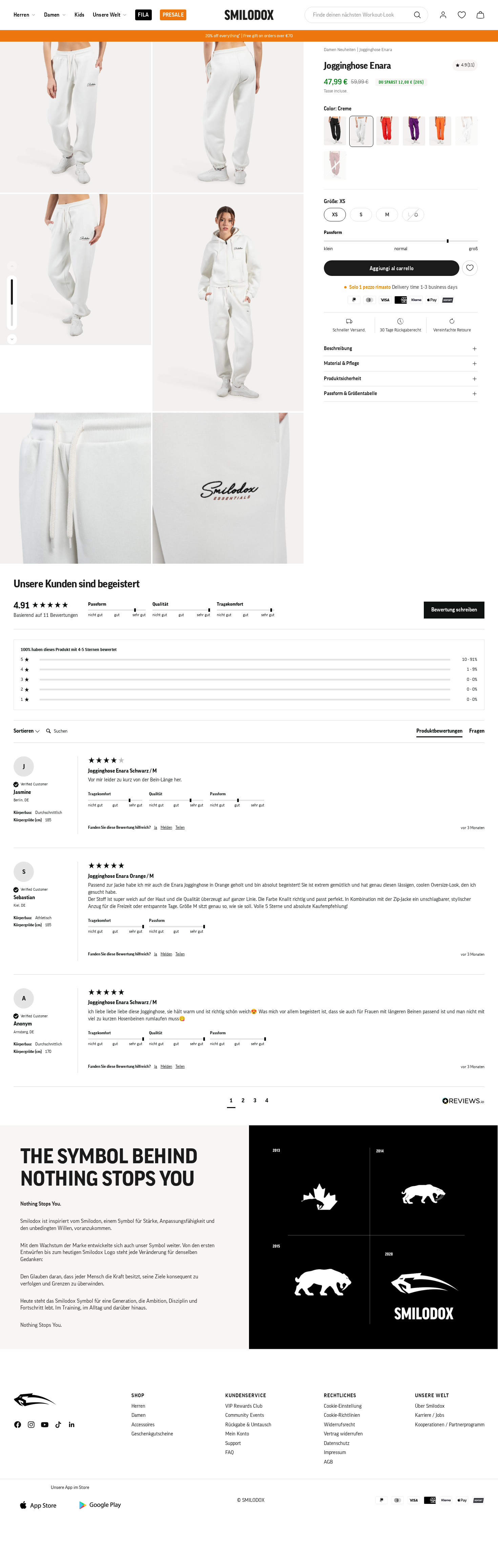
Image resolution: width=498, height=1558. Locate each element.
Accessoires (142, 1424)
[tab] (439, 732)
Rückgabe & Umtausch (248, 1424)
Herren (21, 15)
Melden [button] (166, 827)
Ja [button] (155, 827)
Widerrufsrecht (339, 1424)
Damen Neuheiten (340, 49)
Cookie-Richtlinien (342, 1415)
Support (233, 1443)
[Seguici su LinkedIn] (72, 1425)
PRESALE (173, 15)
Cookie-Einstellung (342, 1406)
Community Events (244, 1415)
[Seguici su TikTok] (58, 1425)
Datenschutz (336, 1443)
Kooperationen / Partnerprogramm (449, 1424)
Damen (52, 15)
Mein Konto (237, 1433)
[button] (231, 1101)
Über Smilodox (429, 1406)
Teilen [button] (180, 827)
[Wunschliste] (470, 268)
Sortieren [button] (24, 731)
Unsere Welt (107, 15)
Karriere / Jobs (429, 1415)
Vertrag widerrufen (343, 1433)
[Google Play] (99, 1504)
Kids (80, 15)
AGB (328, 1462)
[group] (49, 606)
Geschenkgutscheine (152, 1433)
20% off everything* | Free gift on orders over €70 (249, 36)
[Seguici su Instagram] (31, 1425)
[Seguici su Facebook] (18, 1425)
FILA (143, 15)
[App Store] (41, 1504)
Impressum (335, 1452)
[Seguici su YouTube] (45, 1425)
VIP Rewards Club (244, 1406)
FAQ (229, 1452)
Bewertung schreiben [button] (454, 609)
